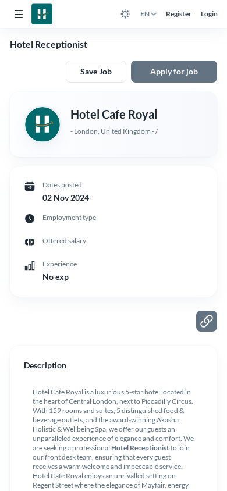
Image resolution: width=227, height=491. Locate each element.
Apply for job (174, 71)
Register (178, 13)
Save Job (96, 71)
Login (209, 13)
